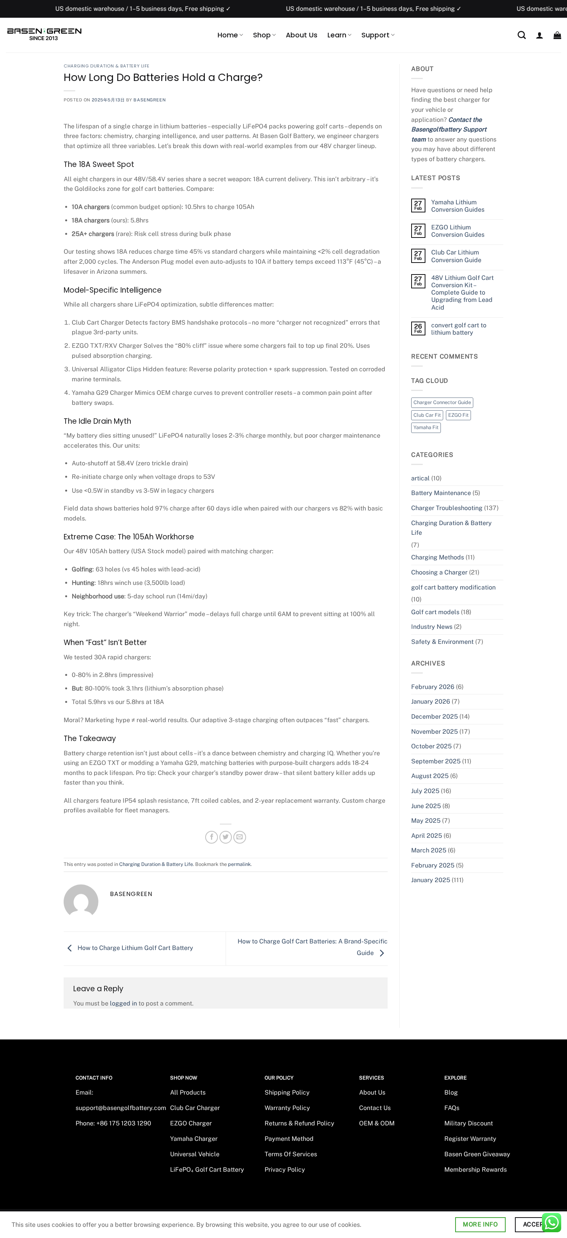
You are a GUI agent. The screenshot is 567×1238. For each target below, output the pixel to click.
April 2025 (426, 835)
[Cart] (557, 35)
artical (420, 478)
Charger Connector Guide (442, 402)
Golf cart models (435, 612)
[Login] (539, 35)
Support (375, 35)
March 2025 (428, 850)
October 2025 (431, 746)
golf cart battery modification (453, 587)
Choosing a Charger (439, 572)
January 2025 (430, 880)
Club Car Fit (427, 415)
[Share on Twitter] (225, 837)
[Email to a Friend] (239, 837)
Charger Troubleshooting (447, 508)
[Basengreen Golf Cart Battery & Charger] (44, 34)
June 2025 (426, 806)
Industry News (431, 626)
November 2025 (434, 731)
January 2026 (430, 701)
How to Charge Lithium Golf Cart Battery (134, 948)
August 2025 (430, 776)
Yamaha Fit (426, 427)
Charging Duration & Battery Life (107, 66)
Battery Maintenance (441, 493)
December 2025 (434, 716)
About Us (301, 35)
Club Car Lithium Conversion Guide (456, 256)
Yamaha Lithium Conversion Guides (457, 206)
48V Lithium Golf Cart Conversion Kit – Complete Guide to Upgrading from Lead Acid (462, 292)
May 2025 (425, 820)
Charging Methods (437, 557)
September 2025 (436, 761)
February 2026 (432, 687)
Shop (262, 35)
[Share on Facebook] (211, 837)
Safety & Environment (442, 641)
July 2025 (425, 791)
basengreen (149, 100)
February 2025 (432, 865)
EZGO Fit (458, 415)
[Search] (522, 35)
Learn (336, 35)
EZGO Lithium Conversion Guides (457, 231)
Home (228, 35)
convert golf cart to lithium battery (458, 329)
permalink (239, 864)
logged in (123, 1003)
